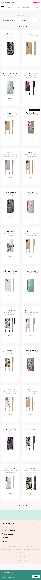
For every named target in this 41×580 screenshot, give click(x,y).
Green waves (31, 429)
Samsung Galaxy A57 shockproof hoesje (10, 431)
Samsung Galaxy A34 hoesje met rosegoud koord (10, 155)
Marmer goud (10, 389)
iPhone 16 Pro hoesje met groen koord (31, 431)
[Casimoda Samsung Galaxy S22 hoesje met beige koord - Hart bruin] (10, 127)
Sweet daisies (31, 152)
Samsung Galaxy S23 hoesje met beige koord (31, 36)
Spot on (10, 350)
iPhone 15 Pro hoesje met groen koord (31, 471)
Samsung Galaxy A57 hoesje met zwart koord (31, 76)
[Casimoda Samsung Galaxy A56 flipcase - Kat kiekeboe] (10, 245)
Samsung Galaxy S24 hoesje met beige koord (10, 352)
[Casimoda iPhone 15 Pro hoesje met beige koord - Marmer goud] (10, 403)
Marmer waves (30, 310)
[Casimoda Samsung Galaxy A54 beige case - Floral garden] (31, 127)
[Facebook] (20, 556)
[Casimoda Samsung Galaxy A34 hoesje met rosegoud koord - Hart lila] (10, 166)
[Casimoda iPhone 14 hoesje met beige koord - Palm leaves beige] (10, 285)
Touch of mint (31, 271)
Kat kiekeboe (10, 231)
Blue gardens (31, 350)
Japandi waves (10, 310)
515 (25, 26)
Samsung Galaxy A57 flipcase (10, 76)
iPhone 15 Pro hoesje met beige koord (31, 155)
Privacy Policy (29, 546)
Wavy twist (10, 34)
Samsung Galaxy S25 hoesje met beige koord (31, 313)
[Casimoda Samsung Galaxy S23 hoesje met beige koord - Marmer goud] (10, 483)
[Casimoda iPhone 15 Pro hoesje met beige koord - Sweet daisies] (31, 166)
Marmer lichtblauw (10, 73)
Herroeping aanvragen (31, 549)
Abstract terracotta (31, 73)
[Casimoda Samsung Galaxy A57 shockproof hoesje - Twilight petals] (10, 443)
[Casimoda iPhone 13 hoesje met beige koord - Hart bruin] (31, 403)
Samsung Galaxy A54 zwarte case (10, 36)
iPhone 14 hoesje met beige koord (10, 273)
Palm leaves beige (10, 271)
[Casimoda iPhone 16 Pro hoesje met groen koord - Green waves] (31, 443)
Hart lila (10, 152)
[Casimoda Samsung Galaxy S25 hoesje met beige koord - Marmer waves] (31, 324)
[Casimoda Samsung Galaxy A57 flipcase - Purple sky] (31, 206)
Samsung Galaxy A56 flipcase (10, 234)
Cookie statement (8, 549)
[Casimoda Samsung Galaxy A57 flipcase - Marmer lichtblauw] (10, 88)
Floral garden (31, 113)
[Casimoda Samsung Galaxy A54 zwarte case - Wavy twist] (10, 48)
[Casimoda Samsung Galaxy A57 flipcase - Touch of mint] (31, 285)
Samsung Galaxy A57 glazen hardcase (10, 194)
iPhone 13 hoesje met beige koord (31, 392)
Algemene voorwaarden (15, 546)
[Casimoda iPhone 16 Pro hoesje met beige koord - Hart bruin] (31, 245)
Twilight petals (10, 192)
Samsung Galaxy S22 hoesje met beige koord (10, 115)
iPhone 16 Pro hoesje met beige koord (31, 234)
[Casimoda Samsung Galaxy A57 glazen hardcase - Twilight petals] (10, 206)
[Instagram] (17, 556)
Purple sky (31, 192)
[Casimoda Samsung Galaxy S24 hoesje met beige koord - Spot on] (10, 364)
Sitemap (19, 549)
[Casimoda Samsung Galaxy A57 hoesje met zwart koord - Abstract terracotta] (31, 88)
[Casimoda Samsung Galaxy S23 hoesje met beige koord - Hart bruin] (31, 48)
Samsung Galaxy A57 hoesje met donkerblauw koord (10, 313)
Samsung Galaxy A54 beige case (31, 115)
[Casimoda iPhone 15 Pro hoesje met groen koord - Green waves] (31, 483)
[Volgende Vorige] (29, 26)
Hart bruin (31, 34)
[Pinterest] (24, 556)
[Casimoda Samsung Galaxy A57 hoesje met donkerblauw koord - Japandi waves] (10, 324)
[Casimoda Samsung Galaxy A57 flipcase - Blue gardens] (31, 364)
